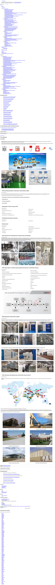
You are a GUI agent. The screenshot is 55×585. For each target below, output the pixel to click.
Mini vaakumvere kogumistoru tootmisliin (8, 99)
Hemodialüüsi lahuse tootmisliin (6, 465)
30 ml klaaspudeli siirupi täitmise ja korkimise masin (11, 477)
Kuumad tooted (14, 506)
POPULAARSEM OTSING (26, 506)
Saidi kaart (18, 506)
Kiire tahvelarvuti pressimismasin (7, 101)
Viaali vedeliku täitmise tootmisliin (7, 116)
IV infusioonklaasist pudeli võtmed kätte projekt (7, 53)
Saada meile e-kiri (2, 135)
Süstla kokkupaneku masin (6, 120)
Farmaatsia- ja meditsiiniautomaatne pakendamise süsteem (10, 124)
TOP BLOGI (21, 506)
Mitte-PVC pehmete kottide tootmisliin (9, 482)
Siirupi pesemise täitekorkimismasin (7, 122)
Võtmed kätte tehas (4, 52)
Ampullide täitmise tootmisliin (6, 114)
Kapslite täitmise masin (6, 103)
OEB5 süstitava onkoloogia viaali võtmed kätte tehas (11, 474)
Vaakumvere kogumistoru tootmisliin (7, 118)
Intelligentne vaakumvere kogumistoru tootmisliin (9, 97)
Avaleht (3, 51)
